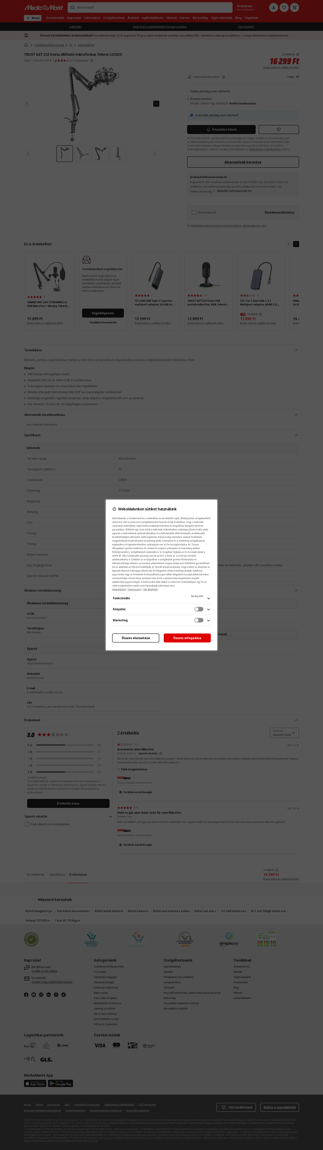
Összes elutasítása (136, 638)
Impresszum (134, 589)
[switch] (198, 609)
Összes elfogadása (187, 638)
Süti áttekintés (150, 589)
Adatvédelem (119, 589)
